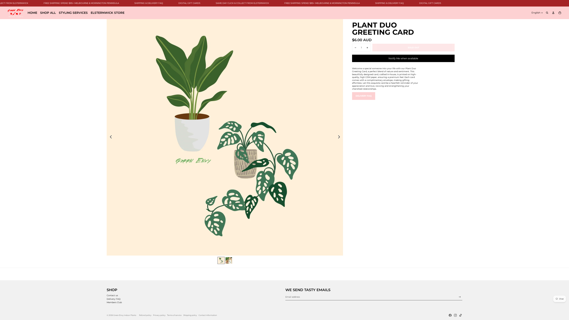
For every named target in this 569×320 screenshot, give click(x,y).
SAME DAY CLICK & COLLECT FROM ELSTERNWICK (228, 3)
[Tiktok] (460, 315)
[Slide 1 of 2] (221, 260)
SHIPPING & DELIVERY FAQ (134, 3)
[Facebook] (450, 315)
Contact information (208, 315)
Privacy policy (159, 315)
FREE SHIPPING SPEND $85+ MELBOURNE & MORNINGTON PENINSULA (67, 3)
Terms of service (174, 315)
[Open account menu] (553, 12)
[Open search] (547, 12)
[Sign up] (459, 297)
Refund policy (145, 315)
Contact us (112, 295)
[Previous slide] (110, 137)
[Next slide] (340, 137)
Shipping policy (190, 315)
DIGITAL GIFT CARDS (175, 3)
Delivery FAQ (364, 96)
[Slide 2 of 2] (229, 260)
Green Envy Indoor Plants (124, 315)
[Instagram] (455, 315)
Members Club (114, 302)
